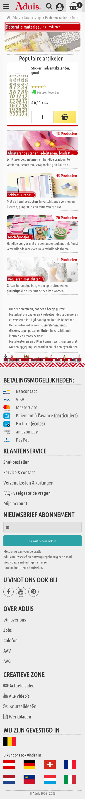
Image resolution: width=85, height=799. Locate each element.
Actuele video (22, 685)
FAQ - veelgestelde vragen (27, 493)
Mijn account (15, 503)
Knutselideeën (23, 706)
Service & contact (19, 472)
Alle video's (19, 696)
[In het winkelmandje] (64, 117)
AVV (7, 650)
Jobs (7, 630)
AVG (7, 661)
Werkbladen (20, 716)
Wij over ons (14, 619)
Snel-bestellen (16, 462)
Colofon (10, 640)
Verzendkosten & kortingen (28, 482)
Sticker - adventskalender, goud (50, 70)
